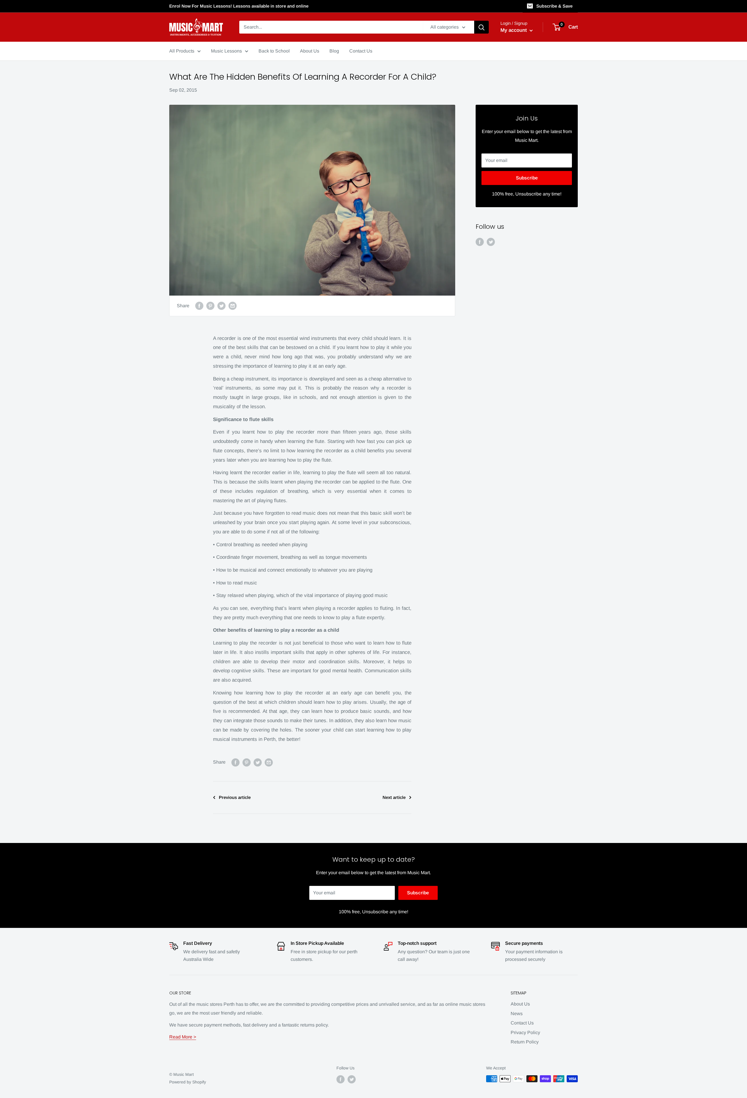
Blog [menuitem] (334, 50)
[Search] (481, 27)
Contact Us (522, 1022)
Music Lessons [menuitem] (226, 50)
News (517, 1013)
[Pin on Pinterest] (210, 305)
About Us (520, 1003)
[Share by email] (232, 305)
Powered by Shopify (187, 1082)
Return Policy (525, 1041)
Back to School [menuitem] (274, 50)
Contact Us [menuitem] (360, 50)
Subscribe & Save (554, 6)
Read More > (182, 1036)
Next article (394, 797)
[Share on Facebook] (199, 305)
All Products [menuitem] (181, 50)
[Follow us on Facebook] (480, 241)
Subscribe (527, 177)
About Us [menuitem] (309, 50)
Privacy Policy (525, 1032)
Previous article (235, 797)
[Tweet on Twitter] (221, 305)
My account (514, 30)
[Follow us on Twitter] (491, 241)
